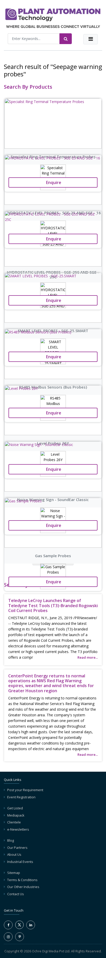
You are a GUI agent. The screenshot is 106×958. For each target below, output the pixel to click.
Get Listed (15, 808)
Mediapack (15, 815)
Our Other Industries (23, 886)
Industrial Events (20, 861)
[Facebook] (8, 925)
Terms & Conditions (22, 880)
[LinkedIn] (30, 925)
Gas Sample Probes (53, 555)
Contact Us (15, 894)
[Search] (65, 38)
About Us (14, 854)
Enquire (53, 582)
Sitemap (13, 872)
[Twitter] (19, 927)
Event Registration (21, 797)
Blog (10, 840)
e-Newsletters (18, 829)
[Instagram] (8, 936)
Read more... (87, 657)
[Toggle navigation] (90, 39)
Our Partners (17, 847)
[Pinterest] (19, 936)
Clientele (14, 822)
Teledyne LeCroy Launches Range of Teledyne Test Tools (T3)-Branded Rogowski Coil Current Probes (53, 605)
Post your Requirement (25, 790)
